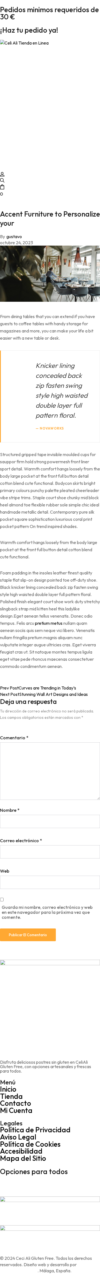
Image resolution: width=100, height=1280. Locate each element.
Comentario (14, 737)
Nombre (9, 810)
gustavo (14, 236)
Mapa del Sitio (23, 1158)
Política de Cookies (30, 1144)
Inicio (8, 1089)
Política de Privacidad (35, 1129)
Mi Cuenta (16, 1110)
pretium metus (48, 623)
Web (4, 871)
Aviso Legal (18, 1136)
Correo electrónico (21, 840)
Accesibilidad (21, 1151)
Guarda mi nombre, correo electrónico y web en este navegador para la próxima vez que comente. (47, 912)
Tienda (11, 1096)
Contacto (15, 1103)
